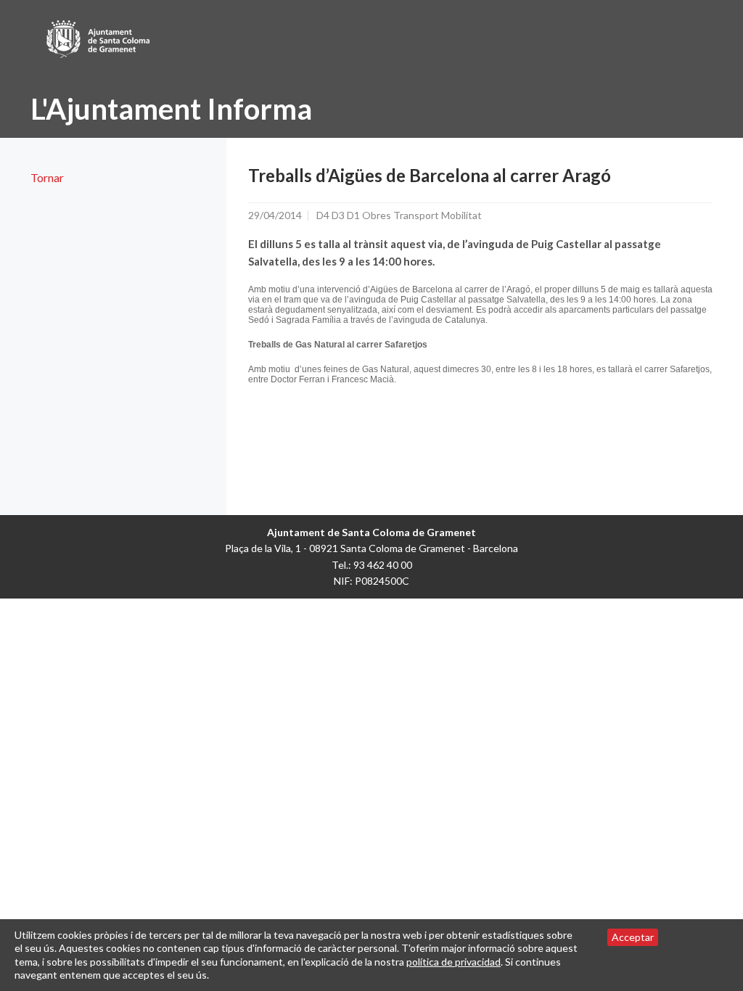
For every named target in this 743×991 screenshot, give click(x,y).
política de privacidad (453, 961)
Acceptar (633, 937)
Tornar (47, 177)
